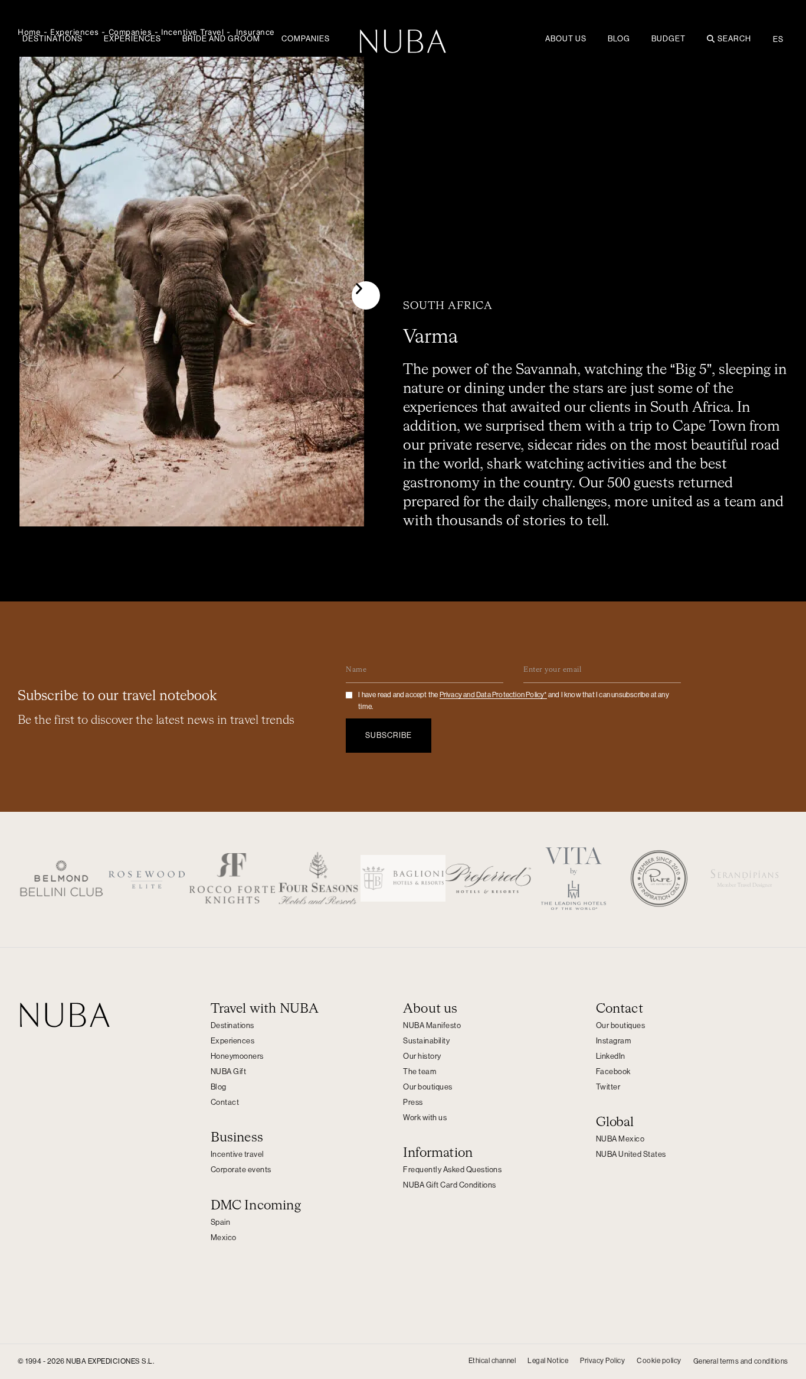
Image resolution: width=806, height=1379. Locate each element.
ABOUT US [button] (566, 39)
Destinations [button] (52, 39)
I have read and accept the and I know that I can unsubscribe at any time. (513, 700)
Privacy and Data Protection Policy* (493, 694)
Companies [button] (305, 39)
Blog (619, 39)
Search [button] (734, 39)
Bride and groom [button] (221, 39)
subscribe (388, 735)
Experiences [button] (132, 39)
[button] (366, 295)
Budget (668, 39)
